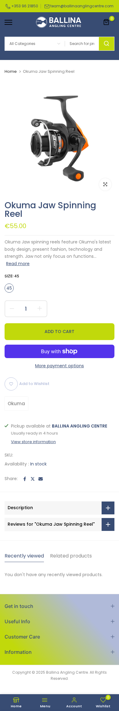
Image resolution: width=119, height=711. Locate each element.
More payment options (59, 366)
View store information (33, 442)
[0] (106, 22)
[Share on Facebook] (24, 478)
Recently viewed (24, 555)
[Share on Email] (40, 478)
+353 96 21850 (24, 6)
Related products (71, 555)
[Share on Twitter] (32, 478)
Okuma (16, 403)
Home (11, 71)
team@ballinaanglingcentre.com (82, 6)
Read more (18, 263)
